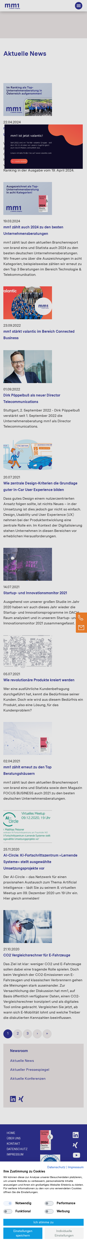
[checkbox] (7, 1203)
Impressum (76, 1167)
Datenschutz (56, 1167)
